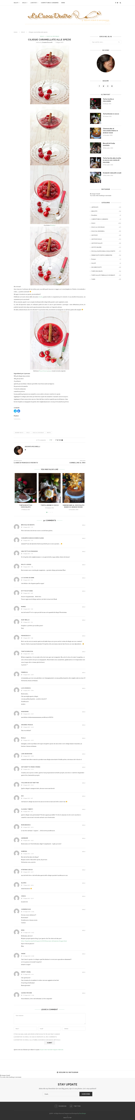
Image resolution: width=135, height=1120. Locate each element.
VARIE (63, 2)
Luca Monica (26, 688)
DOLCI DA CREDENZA (106, 231)
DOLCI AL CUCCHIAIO (52, 36)
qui (50, 371)
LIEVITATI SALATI (106, 243)
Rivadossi (52, 225)
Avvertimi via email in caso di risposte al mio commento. (36, 1037)
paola (23, 738)
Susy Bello (25, 620)
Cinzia (23, 896)
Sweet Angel (26, 972)
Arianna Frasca (27, 724)
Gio (22, 796)
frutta (49, 432)
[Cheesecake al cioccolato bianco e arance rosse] (73, 488)
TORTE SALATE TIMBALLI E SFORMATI (106, 275)
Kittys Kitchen (27, 591)
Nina (23, 930)
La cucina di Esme (27, 577)
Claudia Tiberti (27, 809)
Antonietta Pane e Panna (30, 767)
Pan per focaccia (43, 371)
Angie (23, 953)
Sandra (41, 297)
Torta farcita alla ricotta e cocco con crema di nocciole (112, 160)
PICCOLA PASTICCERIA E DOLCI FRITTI (106, 251)
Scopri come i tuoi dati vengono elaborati (51, 1049)
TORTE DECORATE (106, 271)
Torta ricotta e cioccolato (108, 100)
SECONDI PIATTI (106, 267)
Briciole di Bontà (28, 525)
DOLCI (24, 2)
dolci (28, 432)
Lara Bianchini (26, 753)
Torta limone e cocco (50, 505)
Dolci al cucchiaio (38, 432)
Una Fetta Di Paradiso (29, 551)
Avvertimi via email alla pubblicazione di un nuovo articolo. (38, 1040)
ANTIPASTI (106, 207)
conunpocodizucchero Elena (32, 538)
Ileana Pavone (26, 993)
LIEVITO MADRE (106, 247)
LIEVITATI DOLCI (106, 239)
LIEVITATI (34, 2)
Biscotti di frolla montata (109, 144)
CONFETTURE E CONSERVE (49, 2)
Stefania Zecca (27, 869)
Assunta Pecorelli (47, 42)
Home (15, 32)
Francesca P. (26, 635)
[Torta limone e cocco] (50, 488)
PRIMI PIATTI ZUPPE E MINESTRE (106, 255)
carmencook (26, 909)
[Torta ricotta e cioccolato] (26, 488)
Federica (24, 672)
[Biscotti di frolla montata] (95, 147)
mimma (23, 606)
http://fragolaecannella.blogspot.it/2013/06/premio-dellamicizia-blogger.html (44, 941)
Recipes (106, 259)
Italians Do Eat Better (30, 782)
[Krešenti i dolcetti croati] (95, 177)
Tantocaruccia (27, 651)
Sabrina (24, 851)
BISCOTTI (106, 211)
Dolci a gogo (26, 564)
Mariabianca (26, 825)
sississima (25, 711)
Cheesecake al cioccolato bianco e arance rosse (110, 131)
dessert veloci (19, 432)
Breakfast (106, 215)
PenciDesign (82, 1113)
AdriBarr (24, 838)
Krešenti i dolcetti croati (112, 173)
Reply (83, 525)
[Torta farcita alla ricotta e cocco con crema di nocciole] (95, 162)
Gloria (23, 883)
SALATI (16, 2)
